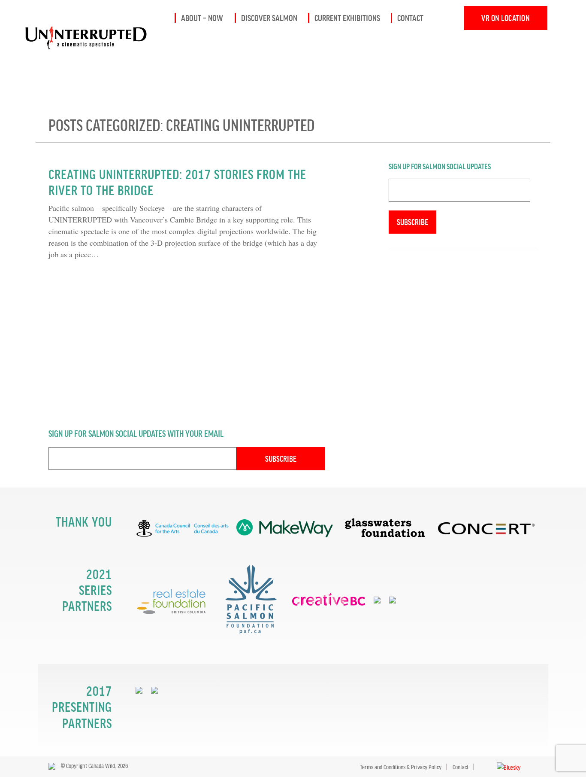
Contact (410, 17)
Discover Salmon (269, 17)
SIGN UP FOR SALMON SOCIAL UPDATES (440, 166)
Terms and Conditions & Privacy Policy (400, 766)
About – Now (202, 17)
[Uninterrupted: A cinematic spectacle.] (75, 5)
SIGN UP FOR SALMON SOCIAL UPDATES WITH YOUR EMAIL (136, 433)
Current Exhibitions (347, 17)
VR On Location (505, 17)
